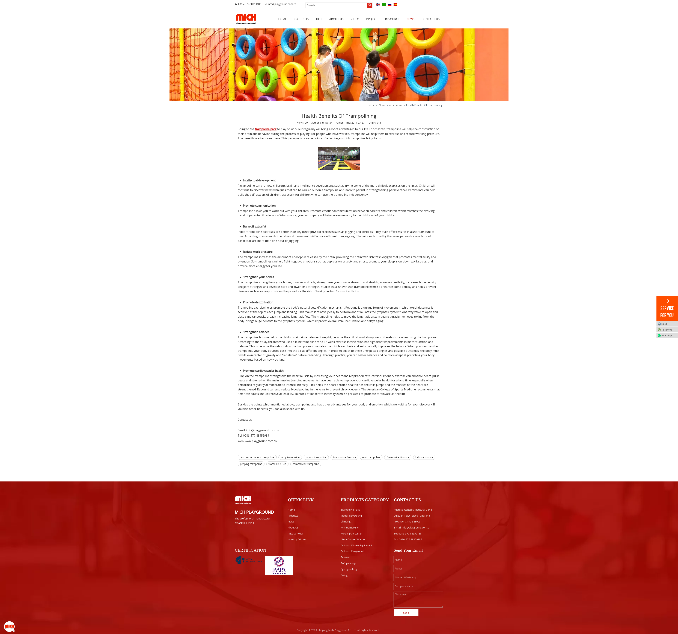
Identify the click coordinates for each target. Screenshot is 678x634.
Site (379, 122)
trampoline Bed (277, 464)
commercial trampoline (306, 464)
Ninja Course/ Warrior (353, 539)
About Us (293, 527)
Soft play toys (348, 563)
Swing (344, 575)
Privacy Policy (295, 533)
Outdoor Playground (352, 551)
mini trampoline (371, 457)
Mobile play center (351, 533)
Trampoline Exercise (344, 457)
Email (664, 323)
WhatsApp (666, 335)
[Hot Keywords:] (369, 5)
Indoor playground (351, 515)
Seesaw (345, 557)
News (291, 521)
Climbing (345, 521)
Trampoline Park (350, 509)
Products (293, 515)
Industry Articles (297, 539)
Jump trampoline (290, 457)
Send (406, 612)
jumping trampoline (251, 464)
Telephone (666, 329)
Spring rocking (349, 569)
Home (291, 509)
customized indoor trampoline (257, 457)
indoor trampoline (316, 457)
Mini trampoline (350, 527)
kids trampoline (424, 457)
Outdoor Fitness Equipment (356, 545)
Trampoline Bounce (397, 457)
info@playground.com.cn (282, 4)
